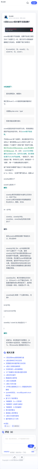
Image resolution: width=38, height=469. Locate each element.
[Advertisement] (19, 70)
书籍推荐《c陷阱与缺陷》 (14, 404)
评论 (31, 446)
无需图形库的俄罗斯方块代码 (16, 363)
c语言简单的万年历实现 (14, 360)
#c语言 (6, 423)
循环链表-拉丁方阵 (12, 419)
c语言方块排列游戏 (12, 416)
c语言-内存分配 (11, 384)
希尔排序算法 (10, 410)
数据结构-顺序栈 (11, 378)
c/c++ (8, 426)
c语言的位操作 (11, 375)
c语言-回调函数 (11, 381)
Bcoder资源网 (18, 460)
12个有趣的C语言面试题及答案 (16, 372)
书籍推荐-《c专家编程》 (14, 407)
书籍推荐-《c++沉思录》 (14, 401)
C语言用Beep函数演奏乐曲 (15, 357)
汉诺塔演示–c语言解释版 (14, 369)
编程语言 (16, 426)
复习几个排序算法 (12, 398)
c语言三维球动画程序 (13, 366)
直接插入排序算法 (12, 413)
